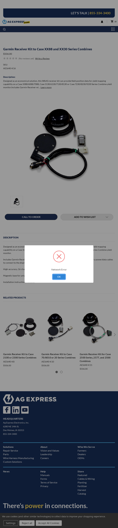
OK (59, 276)
